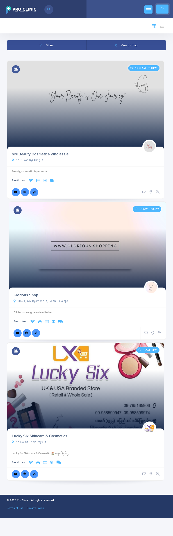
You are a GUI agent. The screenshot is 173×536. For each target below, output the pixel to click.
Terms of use (15, 508)
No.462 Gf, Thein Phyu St (30, 442)
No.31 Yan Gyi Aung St (29, 160)
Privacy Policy (35, 508)
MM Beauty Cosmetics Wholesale (40, 154)
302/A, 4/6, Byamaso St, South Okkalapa (42, 301)
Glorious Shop (26, 295)
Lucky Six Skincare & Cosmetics (39, 436)
